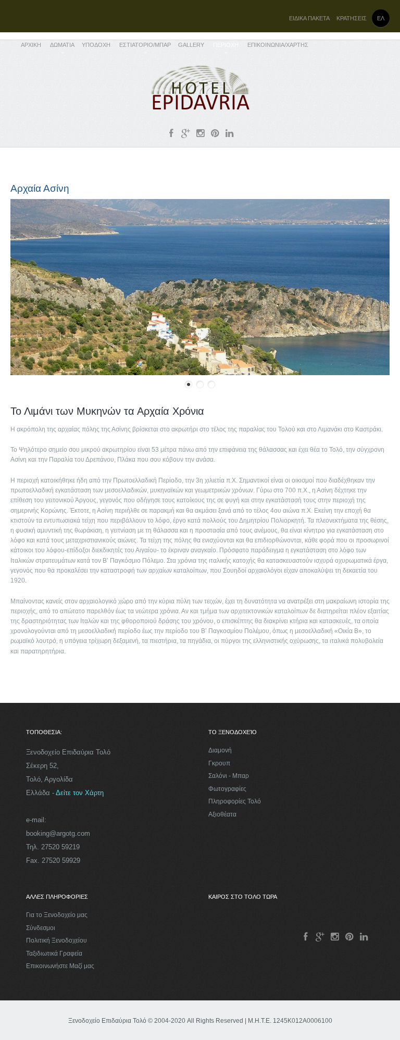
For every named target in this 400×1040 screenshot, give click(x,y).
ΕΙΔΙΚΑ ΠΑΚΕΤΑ (309, 18)
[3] (211, 384)
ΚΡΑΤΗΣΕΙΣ (351, 18)
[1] (188, 384)
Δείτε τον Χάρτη (80, 793)
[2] (200, 384)
